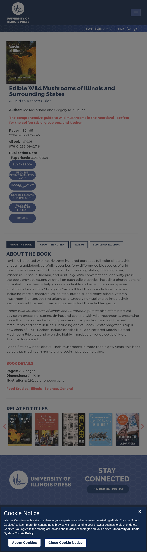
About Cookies (24, 542)
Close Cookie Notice (65, 542)
